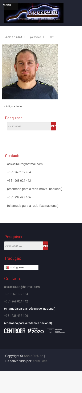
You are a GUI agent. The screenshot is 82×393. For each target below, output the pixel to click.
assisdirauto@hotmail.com (25, 164)
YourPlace (40, 361)
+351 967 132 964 (19, 172)
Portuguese (16, 267)
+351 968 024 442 (19, 180)
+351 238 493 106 (19, 197)
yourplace (35, 37)
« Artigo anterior (13, 106)
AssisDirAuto (33, 356)
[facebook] (77, 19)
